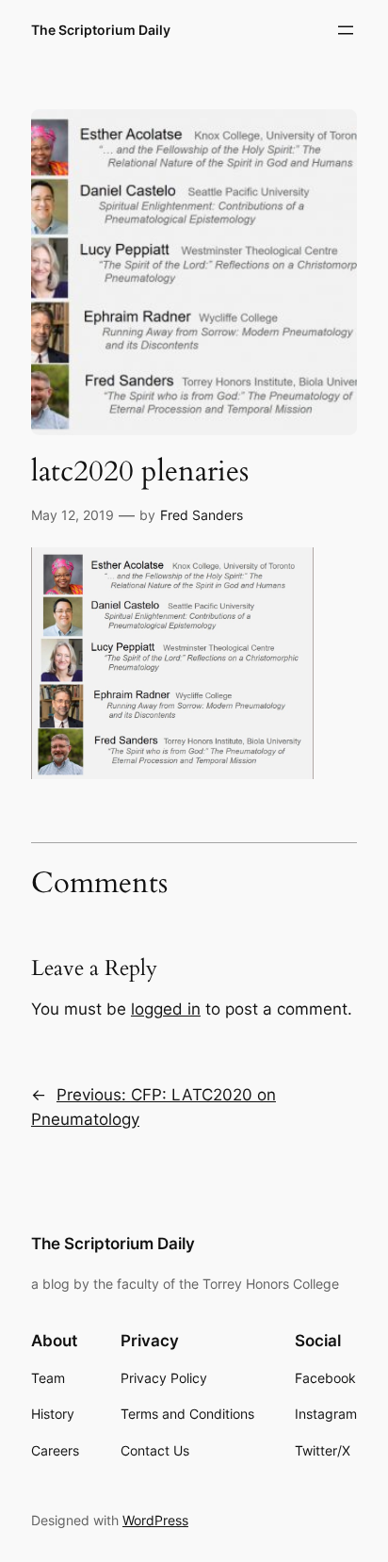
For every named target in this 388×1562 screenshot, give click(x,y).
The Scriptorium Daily (100, 30)
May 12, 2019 (72, 515)
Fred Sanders (201, 515)
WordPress (155, 1520)
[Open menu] (345, 30)
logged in (166, 1009)
